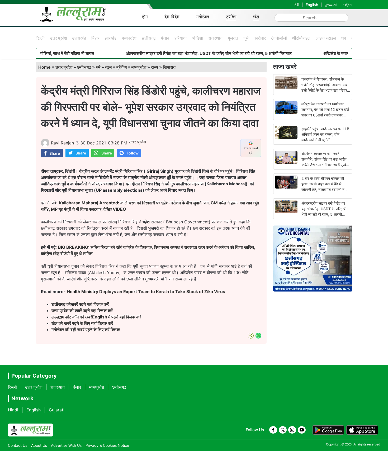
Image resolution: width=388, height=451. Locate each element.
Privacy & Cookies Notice (107, 445)
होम (145, 16)
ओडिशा (197, 38)
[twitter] (283, 430)
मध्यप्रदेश (129, 38)
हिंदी (296, 4)
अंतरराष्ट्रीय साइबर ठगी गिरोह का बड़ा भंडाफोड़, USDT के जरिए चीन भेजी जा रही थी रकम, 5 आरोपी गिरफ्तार (194, 53)
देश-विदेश (171, 16)
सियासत (169, 67)
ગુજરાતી (331, 4)
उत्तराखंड (79, 38)
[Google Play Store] (328, 430)
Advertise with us (66, 445)
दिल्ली (40, 38)
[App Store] (362, 430)
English (312, 4)
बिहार (95, 38)
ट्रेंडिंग (231, 16)
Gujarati (56, 409)
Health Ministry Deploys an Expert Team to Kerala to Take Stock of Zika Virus (146, 291)
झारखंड (110, 38)
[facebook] (273, 430)
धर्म (343, 38)
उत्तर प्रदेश (58, 38)
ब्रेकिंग (121, 67)
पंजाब (165, 38)
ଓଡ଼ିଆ (347, 4)
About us (39, 445)
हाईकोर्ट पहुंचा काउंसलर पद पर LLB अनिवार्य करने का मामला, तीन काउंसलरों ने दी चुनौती (325, 134)
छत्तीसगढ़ (149, 38)
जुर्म (245, 38)
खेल (256, 16)
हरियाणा (180, 38)
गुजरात (233, 38)
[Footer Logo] (30, 430)
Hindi (13, 409)
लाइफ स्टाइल (326, 38)
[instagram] (292, 430)
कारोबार (260, 38)
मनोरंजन (202, 16)
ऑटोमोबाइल (301, 38)
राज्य (154, 67)
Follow (133, 153)
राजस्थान (215, 38)
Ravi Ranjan (62, 142)
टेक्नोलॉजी (279, 38)
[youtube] (302, 430)
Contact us (17, 445)
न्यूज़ (108, 67)
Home (44, 67)
